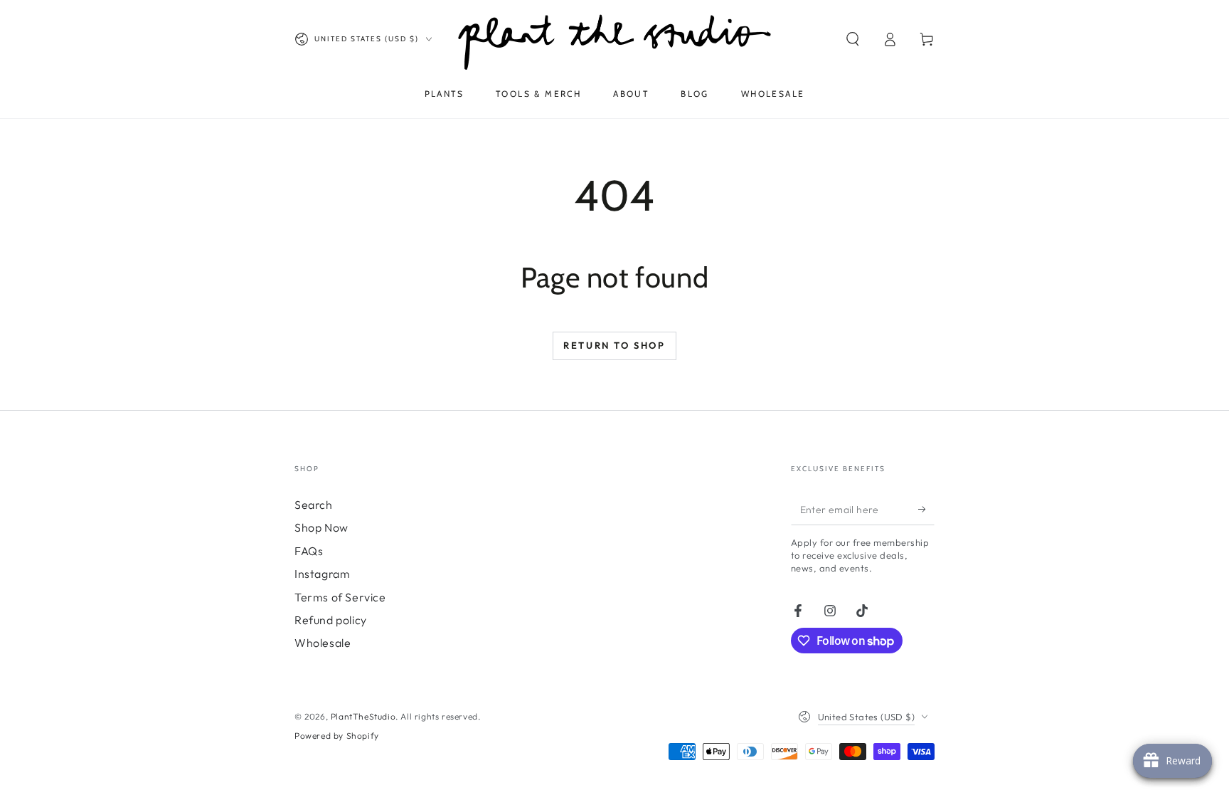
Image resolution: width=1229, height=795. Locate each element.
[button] (852, 39)
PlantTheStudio (363, 716)
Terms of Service (340, 597)
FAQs (308, 551)
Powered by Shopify (336, 735)
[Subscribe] (926, 509)
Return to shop (614, 345)
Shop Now (321, 527)
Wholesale (322, 643)
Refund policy (330, 620)
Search (313, 504)
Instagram (322, 574)
